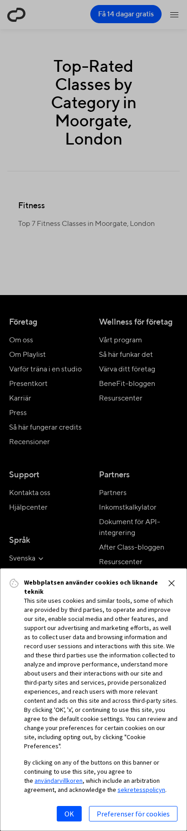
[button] (171, 583)
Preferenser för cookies (133, 813)
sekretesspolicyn (141, 790)
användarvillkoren (58, 780)
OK (69, 813)
